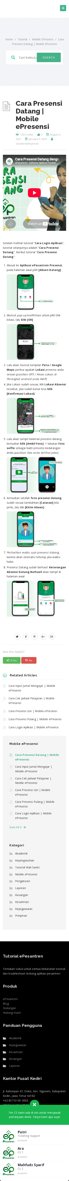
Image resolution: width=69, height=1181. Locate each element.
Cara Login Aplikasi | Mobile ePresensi (33, 727)
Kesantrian (22, 902)
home (9, 39)
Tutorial (22, 39)
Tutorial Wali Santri (27, 867)
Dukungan (9, 1008)
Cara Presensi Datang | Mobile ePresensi (37, 757)
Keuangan (21, 895)
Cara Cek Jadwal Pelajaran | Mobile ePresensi (31, 700)
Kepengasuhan (24, 860)
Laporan (20, 888)
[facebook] (26, 636)
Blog (6, 1003)
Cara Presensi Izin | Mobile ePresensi (33, 711)
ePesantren (10, 999)
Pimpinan (21, 915)
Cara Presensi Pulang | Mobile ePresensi (35, 719)
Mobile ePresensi (42, 39)
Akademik (21, 853)
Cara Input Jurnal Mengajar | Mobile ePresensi (32, 688)
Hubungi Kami (12, 1012)
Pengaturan (22, 881)
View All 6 (16, 827)
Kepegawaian (23, 909)
